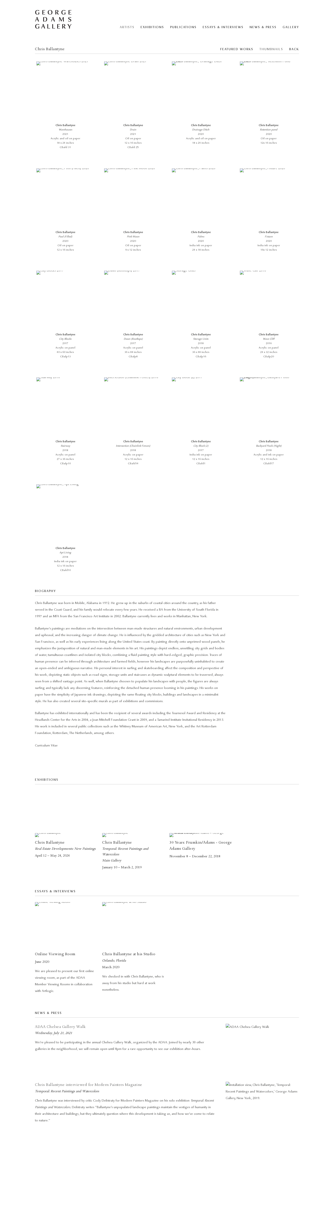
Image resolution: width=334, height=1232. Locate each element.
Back (294, 49)
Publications (183, 27)
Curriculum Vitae (46, 745)
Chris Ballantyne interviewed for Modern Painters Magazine (88, 1084)
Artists (127, 27)
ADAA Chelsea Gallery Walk (60, 1026)
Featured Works (236, 49)
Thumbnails (271, 49)
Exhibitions (152, 27)
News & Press (263, 27)
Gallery (291, 27)
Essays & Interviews (223, 27)
